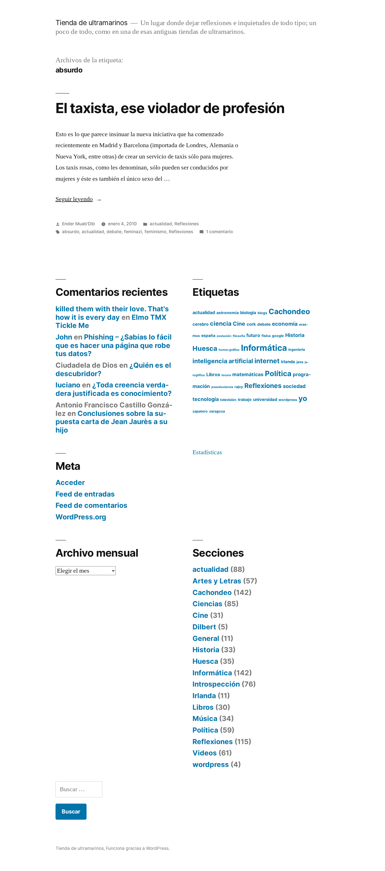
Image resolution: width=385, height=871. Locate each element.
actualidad (161, 223)
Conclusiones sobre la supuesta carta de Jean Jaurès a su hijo (111, 421)
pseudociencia (222, 387)
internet (267, 361)
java (300, 362)
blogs (262, 313)
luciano (68, 385)
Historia (294, 335)
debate (114, 231)
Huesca (205, 348)
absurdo (70, 231)
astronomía (227, 312)
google (278, 336)
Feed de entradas (85, 494)
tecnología (206, 399)
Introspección (216, 684)
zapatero (200, 411)
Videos (205, 753)
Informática (264, 348)
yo (302, 398)
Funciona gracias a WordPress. (138, 848)
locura (226, 375)
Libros (213, 374)
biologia (248, 312)
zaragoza (217, 411)
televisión (228, 400)
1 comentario (219, 231)
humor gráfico (229, 350)
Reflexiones (186, 223)
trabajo (245, 399)
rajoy (238, 387)
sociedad (294, 386)
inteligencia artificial (223, 361)
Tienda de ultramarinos (92, 22)
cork (251, 324)
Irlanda (204, 695)
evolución (224, 336)
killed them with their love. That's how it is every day (112, 313)
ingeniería (296, 349)
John (64, 337)
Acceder (70, 482)
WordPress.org (81, 517)
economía (285, 324)
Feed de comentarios (91, 505)
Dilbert (204, 627)
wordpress (287, 400)
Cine (239, 323)
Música (205, 718)
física (266, 336)
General (206, 638)
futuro (253, 335)
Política (278, 373)
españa (208, 335)
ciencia (220, 323)
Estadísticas (207, 452)
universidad (265, 399)
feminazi (133, 231)
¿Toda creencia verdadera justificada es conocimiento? (114, 389)
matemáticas (248, 374)
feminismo (155, 231)
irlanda (288, 361)
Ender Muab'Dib (78, 223)
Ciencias (207, 603)
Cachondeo (289, 311)
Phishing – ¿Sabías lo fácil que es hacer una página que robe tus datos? (114, 345)
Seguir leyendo (79, 199)
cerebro (201, 324)
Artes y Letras (217, 581)
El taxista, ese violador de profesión (170, 108)
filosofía (239, 336)
